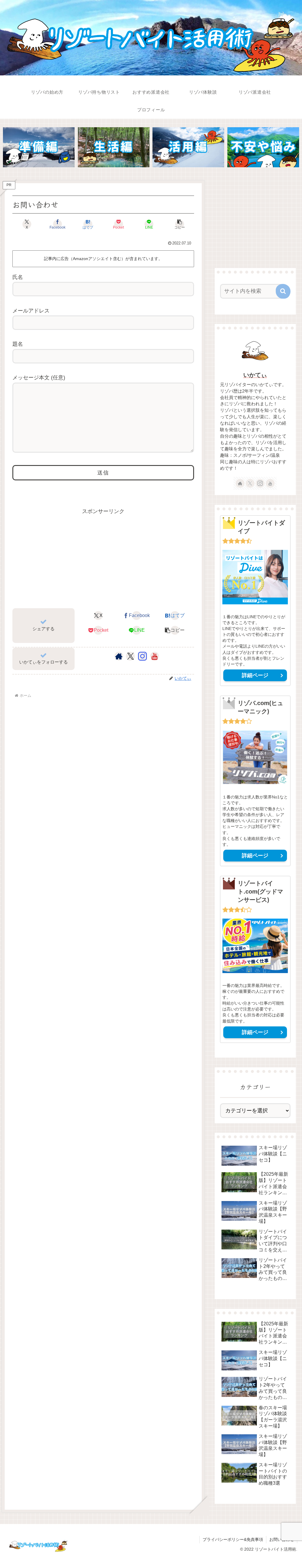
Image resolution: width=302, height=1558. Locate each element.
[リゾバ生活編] (114, 147)
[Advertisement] (103, 557)
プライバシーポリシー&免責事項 (233, 1539)
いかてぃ (255, 375)
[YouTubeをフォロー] (154, 656)
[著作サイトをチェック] (119, 656)
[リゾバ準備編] (39, 147)
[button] (179, 224)
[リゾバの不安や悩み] (263, 147)
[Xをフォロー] (130, 656)
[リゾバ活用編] (188, 147)
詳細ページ (255, 675)
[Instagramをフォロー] (142, 656)
